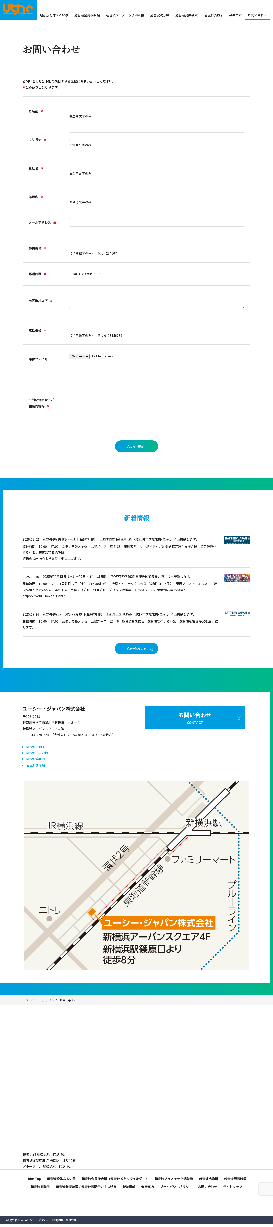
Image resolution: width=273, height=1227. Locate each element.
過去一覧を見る (136, 648)
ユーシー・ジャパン (40, 1000)
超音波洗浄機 (159, 15)
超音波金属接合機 (87, 15)
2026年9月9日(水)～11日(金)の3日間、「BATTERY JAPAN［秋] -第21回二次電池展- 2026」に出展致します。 (121, 539)
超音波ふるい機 (37, 753)
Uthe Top (34, 1178)
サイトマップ (232, 1186)
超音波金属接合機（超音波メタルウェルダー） (115, 1178)
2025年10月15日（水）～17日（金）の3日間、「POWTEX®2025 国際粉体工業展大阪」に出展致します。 (118, 576)
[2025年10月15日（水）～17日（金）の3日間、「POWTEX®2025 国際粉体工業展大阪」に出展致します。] (237, 577)
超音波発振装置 (186, 15)
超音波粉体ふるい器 (54, 15)
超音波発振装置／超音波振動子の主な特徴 (86, 1186)
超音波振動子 (213, 15)
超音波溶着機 (35, 759)
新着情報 (129, 1186)
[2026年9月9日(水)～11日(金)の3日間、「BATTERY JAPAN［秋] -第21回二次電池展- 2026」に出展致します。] (237, 540)
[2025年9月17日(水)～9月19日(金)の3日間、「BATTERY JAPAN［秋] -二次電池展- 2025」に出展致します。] (237, 613)
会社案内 (235, 15)
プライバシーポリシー (176, 1186)
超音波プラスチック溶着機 (125, 15)
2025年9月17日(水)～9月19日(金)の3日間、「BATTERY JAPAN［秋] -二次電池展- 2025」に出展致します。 (119, 614)
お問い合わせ (257, 15)
